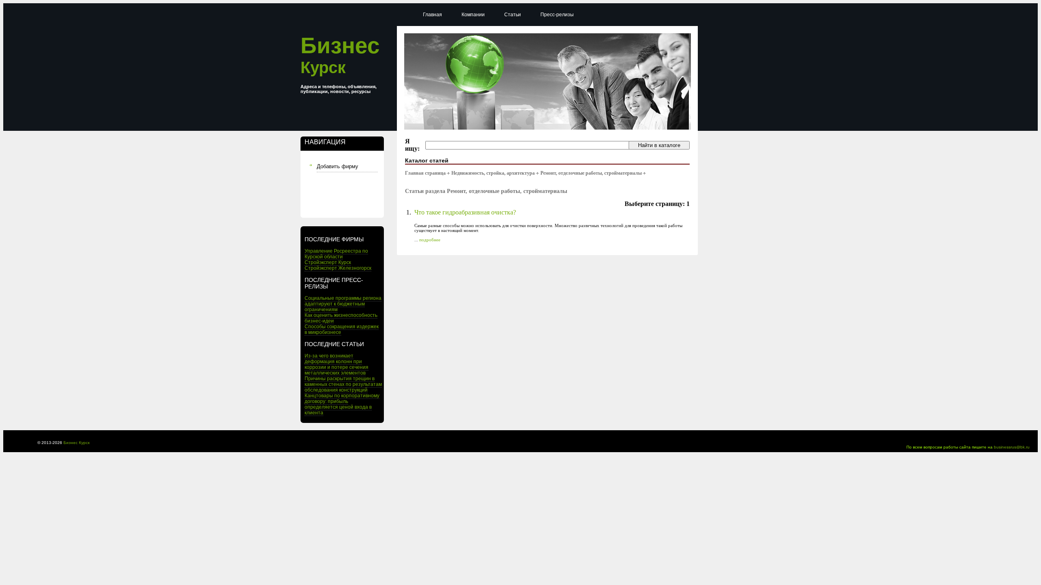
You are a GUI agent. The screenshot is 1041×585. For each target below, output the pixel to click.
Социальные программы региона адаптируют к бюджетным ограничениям (343, 303)
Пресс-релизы (557, 14)
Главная (432, 14)
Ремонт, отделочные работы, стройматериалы (591, 173)
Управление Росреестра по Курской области (336, 254)
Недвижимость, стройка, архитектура (493, 173)
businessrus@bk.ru (1012, 447)
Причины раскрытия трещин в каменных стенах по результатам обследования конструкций (343, 384)
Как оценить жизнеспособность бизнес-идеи (341, 318)
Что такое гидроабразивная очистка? (465, 212)
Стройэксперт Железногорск (338, 268)
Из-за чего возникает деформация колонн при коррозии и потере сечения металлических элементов (336, 364)
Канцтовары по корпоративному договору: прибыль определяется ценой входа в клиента (342, 404)
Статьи (512, 14)
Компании (473, 14)
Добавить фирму (337, 166)
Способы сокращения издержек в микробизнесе (342, 329)
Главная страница (425, 173)
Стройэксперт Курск (328, 262)
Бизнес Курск (76, 442)
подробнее (429, 239)
